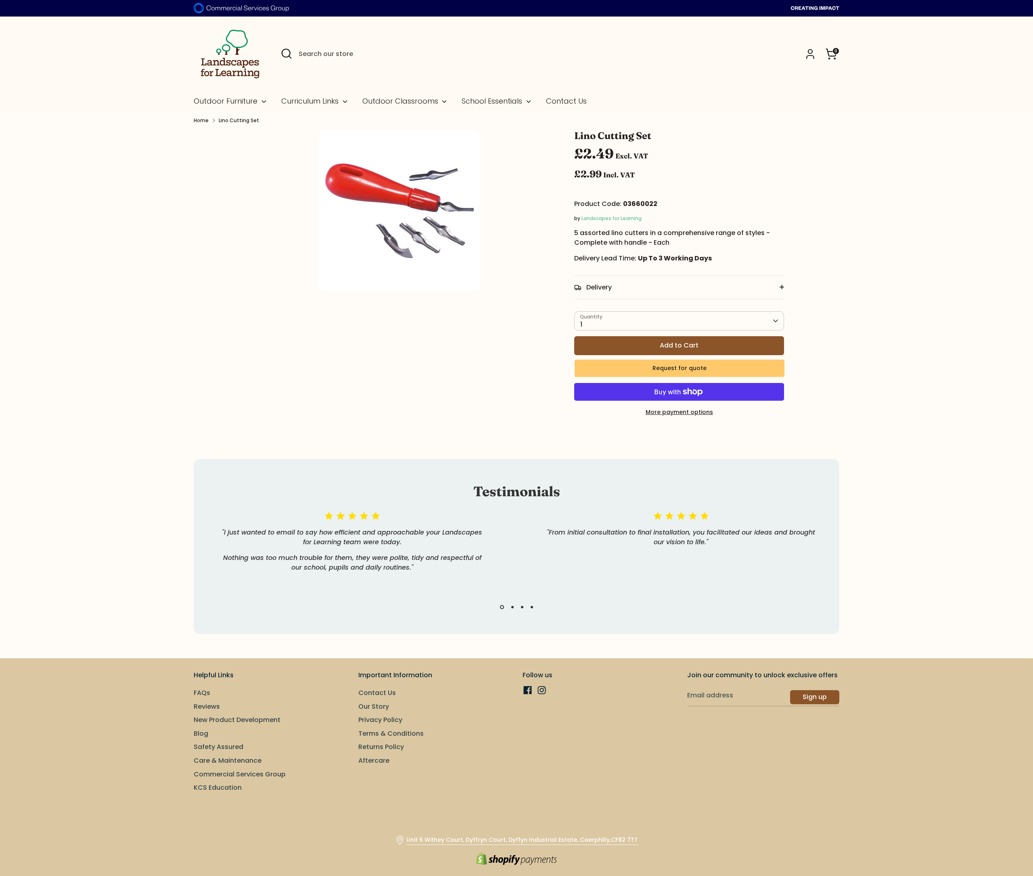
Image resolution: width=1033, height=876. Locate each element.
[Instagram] (542, 690)
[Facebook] (528, 690)
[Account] (810, 54)
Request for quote (679, 368)
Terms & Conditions (391, 733)
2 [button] (512, 607)
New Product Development (237, 719)
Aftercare (373, 760)
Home (201, 120)
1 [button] (502, 607)
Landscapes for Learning (611, 218)
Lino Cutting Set (239, 120)
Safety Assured (218, 746)
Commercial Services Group (240, 774)
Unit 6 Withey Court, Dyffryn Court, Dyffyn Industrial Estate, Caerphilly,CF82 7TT (522, 840)
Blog (201, 733)
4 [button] (532, 607)
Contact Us (566, 101)
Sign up (815, 696)
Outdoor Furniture (226, 101)
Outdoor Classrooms (401, 101)
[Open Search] (286, 54)
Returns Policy (381, 746)
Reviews (207, 706)
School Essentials (493, 101)
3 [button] (522, 607)
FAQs (202, 692)
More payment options (679, 412)
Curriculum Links (311, 101)
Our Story (373, 706)
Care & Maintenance (227, 760)
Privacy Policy (380, 719)
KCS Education (218, 787)
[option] (346, 551)
